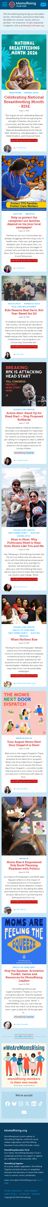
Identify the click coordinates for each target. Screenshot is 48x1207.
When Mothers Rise (24, 639)
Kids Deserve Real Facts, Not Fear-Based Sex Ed (24, 312)
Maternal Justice (32, 93)
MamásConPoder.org (33, 25)
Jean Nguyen (21, 909)
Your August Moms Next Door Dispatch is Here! (24, 743)
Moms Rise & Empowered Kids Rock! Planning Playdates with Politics (24, 865)
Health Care (17, 214)
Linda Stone (20, 268)
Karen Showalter (22, 1024)
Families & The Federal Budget (24, 630)
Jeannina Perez (21, 789)
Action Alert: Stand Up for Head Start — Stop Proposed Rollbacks (24, 416)
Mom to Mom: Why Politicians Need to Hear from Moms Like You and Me (24, 543)
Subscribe (36, 1194)
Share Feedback (30, 1191)
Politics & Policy (14, 304)
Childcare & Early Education (24, 409)
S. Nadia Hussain (22, 460)
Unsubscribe (24, 1194)
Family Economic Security (18, 533)
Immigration (30, 214)
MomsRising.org (22, 4)
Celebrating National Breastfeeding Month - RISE (24, 101)
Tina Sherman (21, 148)
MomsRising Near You (24, 738)
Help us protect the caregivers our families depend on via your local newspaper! (24, 222)
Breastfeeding (15, 93)
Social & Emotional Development (24, 307)
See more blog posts (24, 1036)
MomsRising (24, 636)
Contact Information (13, 1191)
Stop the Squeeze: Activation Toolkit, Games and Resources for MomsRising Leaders (24, 975)
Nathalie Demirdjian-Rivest (26, 683)
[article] (24, 92)
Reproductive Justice (32, 304)
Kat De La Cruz (21, 587)
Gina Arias (19, 354)
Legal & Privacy (10, 1194)
